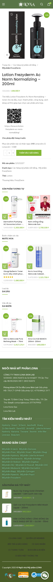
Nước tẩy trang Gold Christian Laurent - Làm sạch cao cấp (28, 492)
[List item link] (26, 406)
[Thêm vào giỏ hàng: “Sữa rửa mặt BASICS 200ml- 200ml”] (29, 334)
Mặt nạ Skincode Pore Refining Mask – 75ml (13, 340)
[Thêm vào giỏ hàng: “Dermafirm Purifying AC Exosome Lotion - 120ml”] (5, 216)
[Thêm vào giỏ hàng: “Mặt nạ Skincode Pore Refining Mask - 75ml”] (5, 334)
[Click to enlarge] (7, 55)
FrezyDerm (19, 180)
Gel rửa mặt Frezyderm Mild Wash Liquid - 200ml (30, 506)
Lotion (9, 175)
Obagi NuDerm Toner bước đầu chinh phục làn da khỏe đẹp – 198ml (13, 275)
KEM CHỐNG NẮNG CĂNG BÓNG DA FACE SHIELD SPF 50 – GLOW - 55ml (31, 520)
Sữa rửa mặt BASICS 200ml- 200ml (37, 340)
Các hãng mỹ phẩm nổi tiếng (24, 65)
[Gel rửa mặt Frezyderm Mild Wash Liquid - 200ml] (6, 508)
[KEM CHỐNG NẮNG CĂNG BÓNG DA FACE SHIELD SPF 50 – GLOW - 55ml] (6, 522)
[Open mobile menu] (3, 4)
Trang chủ (6, 65)
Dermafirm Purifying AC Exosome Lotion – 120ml (13, 224)
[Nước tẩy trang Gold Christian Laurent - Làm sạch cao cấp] (6, 494)
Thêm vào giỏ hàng (29, 153)
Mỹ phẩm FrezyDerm (11, 68)
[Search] (42, 4)
